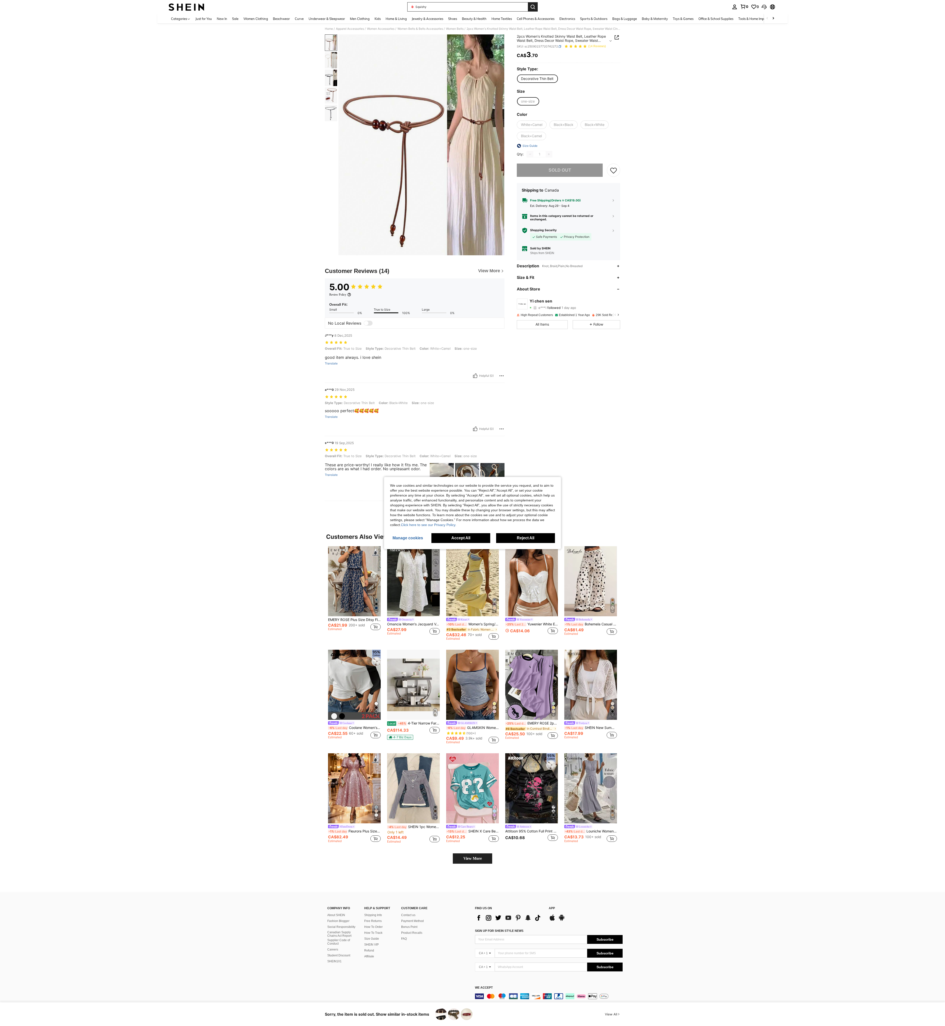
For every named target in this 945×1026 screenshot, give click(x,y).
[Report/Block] (501, 376)
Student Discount (338, 955)
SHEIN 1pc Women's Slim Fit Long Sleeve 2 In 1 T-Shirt (414, 827)
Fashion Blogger (338, 921)
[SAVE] (613, 170)
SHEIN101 (334, 961)
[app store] (552, 920)
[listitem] (354, 593)
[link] (744, 7)
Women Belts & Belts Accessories (420, 28)
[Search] (533, 7)
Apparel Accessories (350, 28)
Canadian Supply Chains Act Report (339, 934)
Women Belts (455, 28)
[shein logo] (186, 7)
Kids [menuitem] (378, 19)
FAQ (404, 938)
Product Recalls (411, 933)
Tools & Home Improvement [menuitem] (758, 19)
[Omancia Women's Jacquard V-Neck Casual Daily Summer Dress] (413, 581)
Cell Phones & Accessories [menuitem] (535, 19)
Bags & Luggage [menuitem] (624, 19)
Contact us (408, 915)
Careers (332, 949)
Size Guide (371, 938)
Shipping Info (373, 915)
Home (329, 28)
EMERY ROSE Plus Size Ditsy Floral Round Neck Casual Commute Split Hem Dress (354, 620)
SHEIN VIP (371, 944)
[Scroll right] (773, 18)
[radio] (537, 79)
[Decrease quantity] (530, 154)
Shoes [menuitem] (452, 19)
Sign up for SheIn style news (499, 931)
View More (472, 858)
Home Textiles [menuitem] (501, 19)
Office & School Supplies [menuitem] (715, 19)
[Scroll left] (767, 18)
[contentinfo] (549, 996)
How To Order (373, 927)
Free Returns (373, 921)
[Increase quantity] (549, 154)
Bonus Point (409, 927)
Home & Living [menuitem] (396, 19)
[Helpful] (475, 376)
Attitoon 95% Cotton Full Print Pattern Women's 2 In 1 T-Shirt (531, 831)
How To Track (373, 933)
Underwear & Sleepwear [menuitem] (327, 19)
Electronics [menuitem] (567, 19)
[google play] (561, 920)
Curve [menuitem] (299, 19)
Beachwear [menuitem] (281, 19)
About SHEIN (336, 915)
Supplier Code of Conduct (338, 941)
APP (552, 908)
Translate (331, 363)
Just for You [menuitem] (203, 19)
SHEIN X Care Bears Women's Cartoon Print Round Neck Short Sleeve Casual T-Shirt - (473, 831)
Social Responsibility (341, 927)
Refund (369, 950)
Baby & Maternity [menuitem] (655, 19)
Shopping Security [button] (543, 230)
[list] (509, 917)
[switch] (368, 323)
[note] (400, 737)
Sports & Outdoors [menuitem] (593, 19)
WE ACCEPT (484, 987)
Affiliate (369, 956)
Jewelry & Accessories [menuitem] (427, 19)
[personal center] (735, 7)
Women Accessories (380, 28)
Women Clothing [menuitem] (255, 19)
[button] (764, 7)
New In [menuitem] (222, 19)
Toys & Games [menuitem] (683, 19)
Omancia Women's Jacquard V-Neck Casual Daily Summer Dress (413, 624)
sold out (560, 170)
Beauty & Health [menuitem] (474, 19)
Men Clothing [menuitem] (360, 19)
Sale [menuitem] (235, 19)
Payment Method (412, 921)
